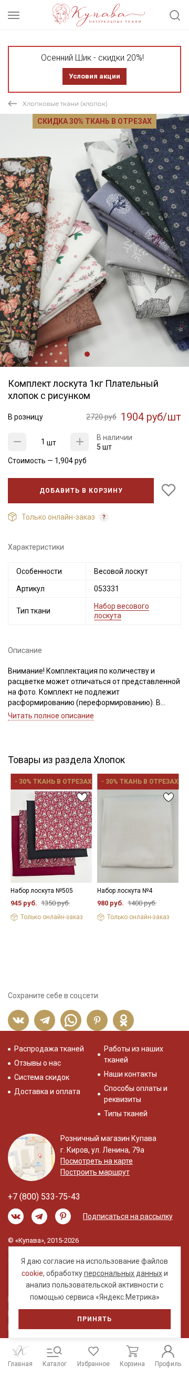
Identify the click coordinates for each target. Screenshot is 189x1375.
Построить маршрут (95, 1172)
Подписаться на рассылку (128, 1216)
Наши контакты (130, 1074)
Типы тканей (126, 1113)
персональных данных (123, 1273)
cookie (32, 1273)
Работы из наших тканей (133, 1054)
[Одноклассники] (123, 1020)
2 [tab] (95, 354)
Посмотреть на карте (96, 1161)
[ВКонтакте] (18, 1020)
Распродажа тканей (49, 1049)
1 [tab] (87, 354)
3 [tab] (102, 354)
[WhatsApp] (71, 1020)
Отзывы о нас (37, 1063)
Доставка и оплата (47, 1091)
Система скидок (41, 1077)
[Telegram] (45, 1020)
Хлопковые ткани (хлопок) (65, 104)
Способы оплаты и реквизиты (135, 1094)
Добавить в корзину (81, 490)
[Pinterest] (97, 1020)
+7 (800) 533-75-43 (44, 1197)
